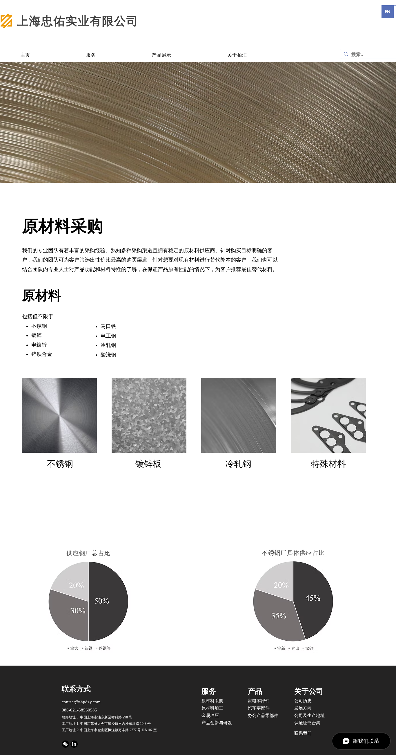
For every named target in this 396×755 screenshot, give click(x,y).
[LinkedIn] (74, 744)
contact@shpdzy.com (81, 702)
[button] (91, 55)
